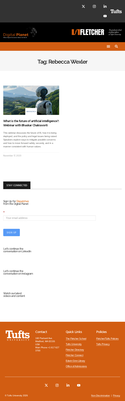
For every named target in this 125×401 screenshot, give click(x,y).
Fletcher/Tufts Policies (107, 338)
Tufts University (74, 344)
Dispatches (22, 201)
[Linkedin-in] (105, 6)
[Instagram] (94, 6)
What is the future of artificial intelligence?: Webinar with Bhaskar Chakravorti (31, 122)
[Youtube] (105, 16)
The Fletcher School (76, 338)
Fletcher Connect (74, 355)
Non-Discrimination (100, 395)
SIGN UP (11, 232)
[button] (108, 46)
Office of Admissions (76, 366)
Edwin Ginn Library (75, 361)
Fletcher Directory (75, 349)
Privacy (116, 395)
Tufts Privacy (103, 344)
